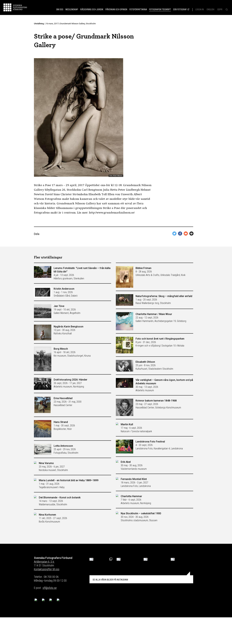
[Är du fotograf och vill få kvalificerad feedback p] (118, 559)
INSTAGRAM (110, 579)
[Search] (226, 9)
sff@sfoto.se (50, 587)
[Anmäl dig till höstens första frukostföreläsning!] (91, 559)
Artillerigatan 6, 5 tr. (44, 561)
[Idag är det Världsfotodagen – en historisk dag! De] (145, 559)
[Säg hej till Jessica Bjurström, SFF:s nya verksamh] (172, 559)
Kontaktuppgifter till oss (46, 569)
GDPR (219, 9)
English (210, 9)
